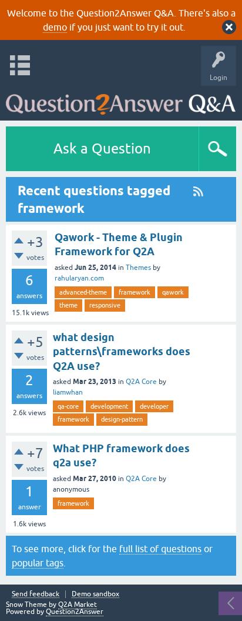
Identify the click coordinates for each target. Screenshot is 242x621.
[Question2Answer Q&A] (121, 100)
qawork (173, 292)
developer (154, 406)
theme (68, 305)
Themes (138, 267)
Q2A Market (77, 604)
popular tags (37, 562)
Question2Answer (74, 611)
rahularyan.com (79, 278)
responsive (104, 305)
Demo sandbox (95, 594)
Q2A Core (141, 382)
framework (134, 292)
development (109, 406)
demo (55, 27)
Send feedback (35, 594)
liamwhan (68, 392)
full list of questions (160, 548)
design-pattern (122, 419)
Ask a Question (102, 148)
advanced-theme (83, 292)
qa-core (68, 406)
